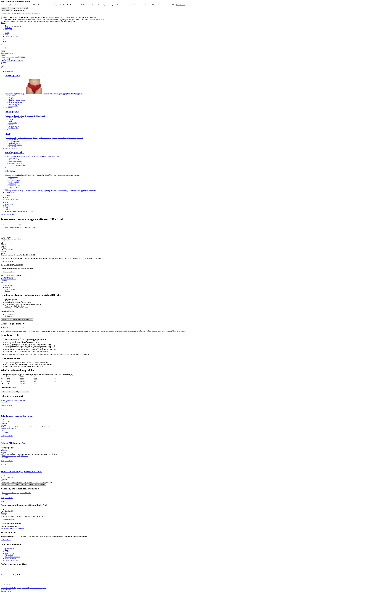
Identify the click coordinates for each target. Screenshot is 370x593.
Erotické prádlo (13, 106)
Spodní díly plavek (14, 143)
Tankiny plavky (13, 139)
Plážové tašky (12, 146)
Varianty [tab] (7, 291)
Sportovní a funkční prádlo (16, 101)
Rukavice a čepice (14, 187)
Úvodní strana (5, 588)
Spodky (10, 121)
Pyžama (10, 119)
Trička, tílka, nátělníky (15, 117)
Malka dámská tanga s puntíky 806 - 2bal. (21, 471)
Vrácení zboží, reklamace (12, 557)
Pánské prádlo (12, 111)
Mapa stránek (31, 588)
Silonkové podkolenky (15, 161)
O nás (6, 34)
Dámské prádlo (12, 75)
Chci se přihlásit (6, 540)
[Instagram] (5, 41)
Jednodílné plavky (14, 141)
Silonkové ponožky (14, 160)
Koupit (3, 253)
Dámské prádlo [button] (9, 71)
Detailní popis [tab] (9, 285)
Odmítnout (12, 8)
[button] (1, 44)
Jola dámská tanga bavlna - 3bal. (17, 416)
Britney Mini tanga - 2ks (13, 443)
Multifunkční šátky (14, 185)
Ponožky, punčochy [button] (11, 148)
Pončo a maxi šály (14, 182)
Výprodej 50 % (9, 192)
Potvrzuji (3, 23)
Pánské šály (12, 184)
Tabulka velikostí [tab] (10, 289)
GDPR (25, 588)
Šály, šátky (10, 171)
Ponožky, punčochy (14, 152)
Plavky (10, 97)
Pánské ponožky (13, 128)
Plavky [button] (7, 130)
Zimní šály (11, 178)
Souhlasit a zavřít (22, 8)
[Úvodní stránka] (7, 53)
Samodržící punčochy (15, 163)
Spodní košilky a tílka (15, 102)
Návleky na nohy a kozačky (17, 165)
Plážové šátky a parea (15, 145)
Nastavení (4, 8)
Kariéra (7, 551)
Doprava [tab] (7, 287)
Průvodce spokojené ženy (12, 36)
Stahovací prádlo (13, 104)
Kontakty (7, 33)
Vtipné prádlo (12, 123)
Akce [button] (6, 189)
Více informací (180, 5)
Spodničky (11, 99)
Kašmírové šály (13, 177)
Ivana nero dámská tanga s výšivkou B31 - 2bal (24, 505)
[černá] (2, 243)
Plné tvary (11, 95)
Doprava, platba (9, 553)
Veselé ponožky (13, 158)
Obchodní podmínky (11, 558)
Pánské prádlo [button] (9, 107)
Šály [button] (6, 167)
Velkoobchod (9, 555)
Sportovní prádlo (13, 126)
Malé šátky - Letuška (14, 180)
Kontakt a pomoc (10, 548)
